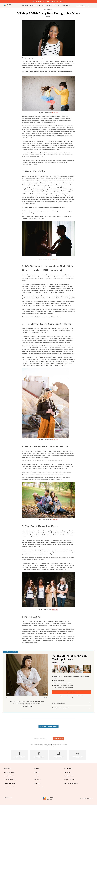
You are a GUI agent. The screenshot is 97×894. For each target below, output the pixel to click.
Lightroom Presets (35, 5)
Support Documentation (69, 779)
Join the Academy (58, 738)
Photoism (50, 9)
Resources (7, 768)
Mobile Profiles (65, 5)
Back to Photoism (49, 726)
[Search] (77, 5)
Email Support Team (69, 776)
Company (37, 768)
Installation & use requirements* (60, 708)
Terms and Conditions (39, 787)
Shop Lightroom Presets (9, 783)
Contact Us (36, 776)
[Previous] (51, 668)
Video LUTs (57, 5)
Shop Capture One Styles (10, 787)
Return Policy (37, 783)
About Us (36, 772)
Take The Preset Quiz (9, 772)
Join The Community (9, 776)
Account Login (67, 772)
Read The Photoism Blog (10, 779)
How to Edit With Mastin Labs (71, 783)
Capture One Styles (47, 5)
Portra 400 (55, 112)
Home (45, 9)
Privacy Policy (37, 779)
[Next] (91, 668)
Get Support (67, 768)
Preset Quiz (25, 5)
